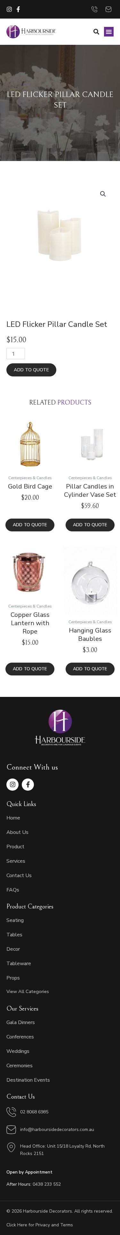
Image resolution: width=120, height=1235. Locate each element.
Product (15, 847)
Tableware (18, 963)
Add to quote (31, 370)
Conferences (20, 1037)
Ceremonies (19, 1065)
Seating (15, 920)
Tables (14, 935)
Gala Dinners (20, 1022)
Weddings (17, 1051)
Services (15, 861)
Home (13, 818)
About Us (17, 832)
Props (13, 978)
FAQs (12, 890)
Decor (13, 949)
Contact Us (19, 875)
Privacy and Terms (54, 1225)
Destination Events (28, 1080)
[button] (109, 31)
